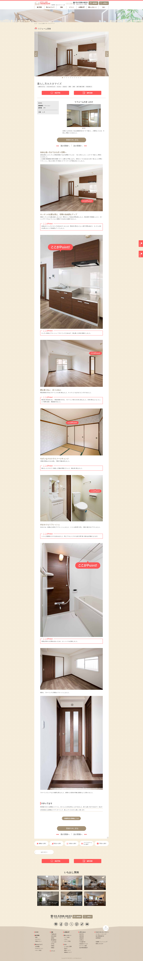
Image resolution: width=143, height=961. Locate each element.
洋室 (74, 86)
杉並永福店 (53, 936)
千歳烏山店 (53, 934)
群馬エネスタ (99, 943)
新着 (36, 937)
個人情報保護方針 (100, 936)
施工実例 (37, 935)
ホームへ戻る (69, 3)
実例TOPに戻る (72, 140)
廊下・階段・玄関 (80, 86)
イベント (53, 950)
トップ (35, 23)
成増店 (52, 938)
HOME (36, 932)
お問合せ (105, 3)
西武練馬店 (53, 940)
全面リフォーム (42, 86)
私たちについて (38, 944)
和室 (70, 86)
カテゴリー (44, 852)
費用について (67, 950)
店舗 (52, 932)
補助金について (68, 952)
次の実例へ (77, 146)
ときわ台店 (53, 941)
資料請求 (95, 3)
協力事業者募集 (83, 947)
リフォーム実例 (41, 23)
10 (80, 77)
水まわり (65, 86)
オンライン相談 (83, 945)
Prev (36, 54)
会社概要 (37, 946)
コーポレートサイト (100, 934)
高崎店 (52, 945)
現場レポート (38, 941)
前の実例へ (65, 146)
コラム (65, 939)
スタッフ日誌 (67, 941)
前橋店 (52, 947)
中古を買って (89, 86)
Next (107, 54)
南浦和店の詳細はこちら (71, 818)
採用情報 (98, 938)
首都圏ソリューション (101, 941)
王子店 (52, 943)
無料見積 (89, 93)
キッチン (59, 86)
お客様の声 (66, 932)
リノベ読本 (66, 937)
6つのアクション (39, 948)
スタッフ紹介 (38, 950)
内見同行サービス (83, 943)
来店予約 (57, 93)
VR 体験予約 (82, 941)
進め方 (65, 948)
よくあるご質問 (68, 946)
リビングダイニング (51, 86)
